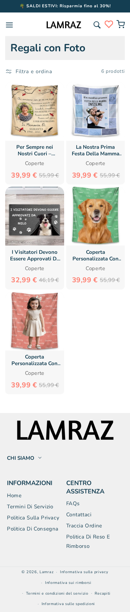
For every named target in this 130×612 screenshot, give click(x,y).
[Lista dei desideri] (109, 24)
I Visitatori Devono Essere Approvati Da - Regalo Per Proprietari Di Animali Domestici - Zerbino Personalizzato (34, 255)
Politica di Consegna (33, 528)
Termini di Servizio (30, 506)
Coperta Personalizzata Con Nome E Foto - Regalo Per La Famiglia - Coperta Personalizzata (95, 255)
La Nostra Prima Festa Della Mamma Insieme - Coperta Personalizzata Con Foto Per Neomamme (95, 150)
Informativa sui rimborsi (68, 582)
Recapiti (103, 593)
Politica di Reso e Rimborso (88, 541)
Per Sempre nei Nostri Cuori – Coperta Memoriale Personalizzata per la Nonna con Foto (34, 150)
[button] (97, 25)
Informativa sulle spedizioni (68, 603)
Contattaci (79, 514)
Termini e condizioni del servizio (57, 593)
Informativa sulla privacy (84, 572)
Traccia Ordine (84, 525)
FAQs (73, 503)
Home (14, 495)
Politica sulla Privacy (33, 517)
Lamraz (46, 572)
